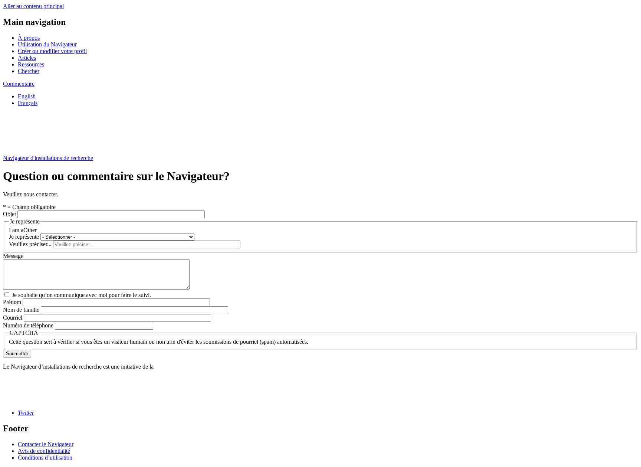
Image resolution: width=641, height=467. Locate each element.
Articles (27, 58)
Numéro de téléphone (28, 325)
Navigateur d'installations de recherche (48, 158)
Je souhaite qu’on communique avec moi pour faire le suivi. (81, 295)
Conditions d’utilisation (45, 457)
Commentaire (18, 84)
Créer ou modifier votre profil (52, 51)
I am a (16, 230)
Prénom (12, 302)
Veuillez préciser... (30, 244)
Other (30, 230)
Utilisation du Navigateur (47, 44)
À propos (29, 38)
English (27, 96)
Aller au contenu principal (33, 6)
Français (27, 103)
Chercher (28, 71)
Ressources (31, 64)
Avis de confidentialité (44, 451)
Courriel (12, 317)
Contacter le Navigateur (45, 444)
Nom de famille (21, 310)
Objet (9, 214)
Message (13, 256)
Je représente (24, 237)
